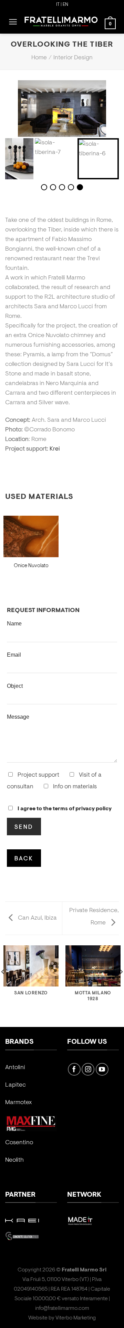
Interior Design (73, 58)
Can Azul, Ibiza (37, 918)
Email (14, 654)
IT (58, 4)
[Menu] (13, 22)
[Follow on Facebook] (74, 1069)
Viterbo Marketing (75, 1318)
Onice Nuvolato (31, 566)
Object (15, 686)
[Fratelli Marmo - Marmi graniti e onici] (61, 21)
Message (18, 717)
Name (14, 623)
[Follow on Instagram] (88, 1069)
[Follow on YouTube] (102, 1069)
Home (39, 58)
